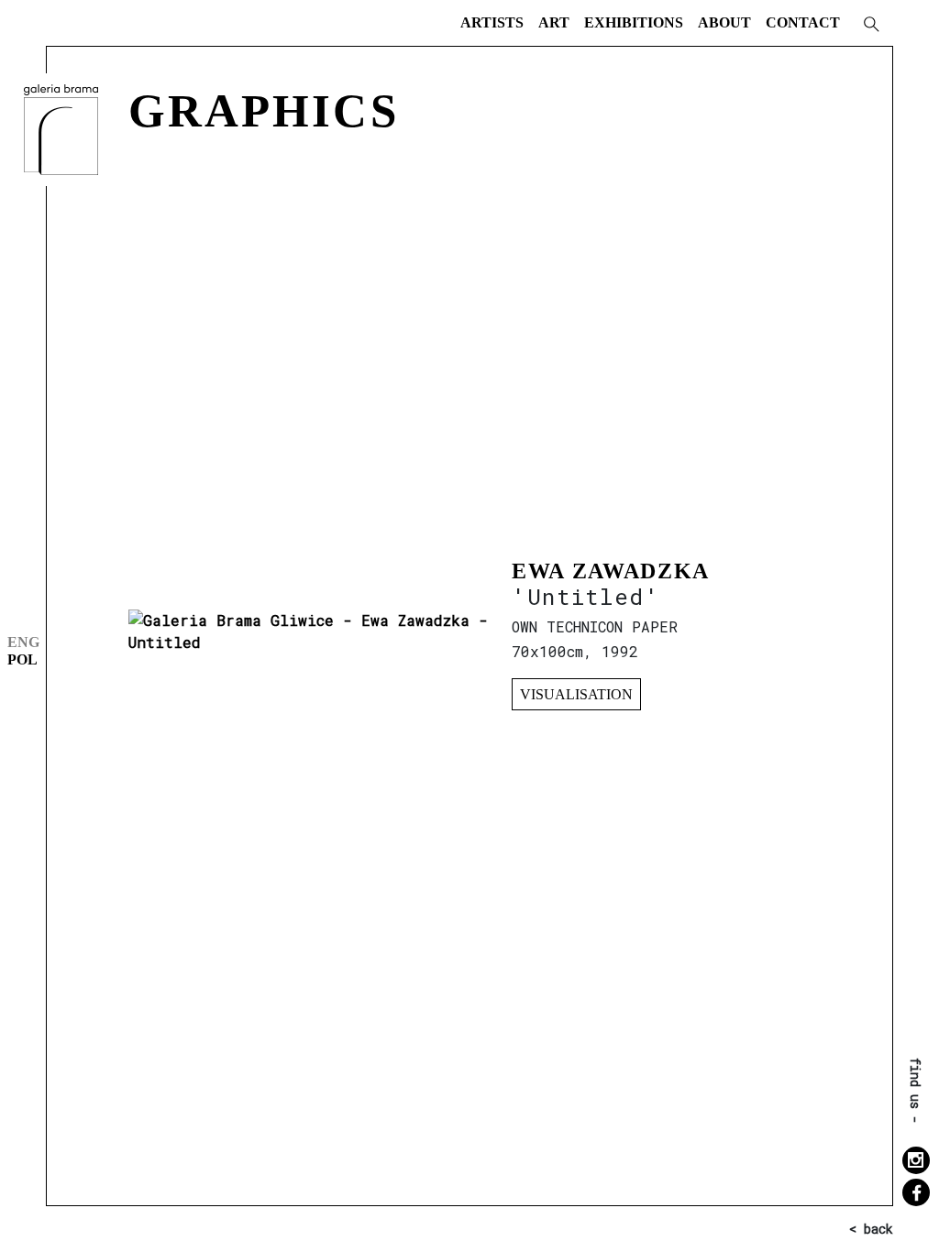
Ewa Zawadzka (611, 571)
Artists (492, 22)
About (724, 22)
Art (553, 22)
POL (22, 659)
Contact (803, 22)
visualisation (576, 694)
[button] (870, 23)
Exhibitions (633, 22)
